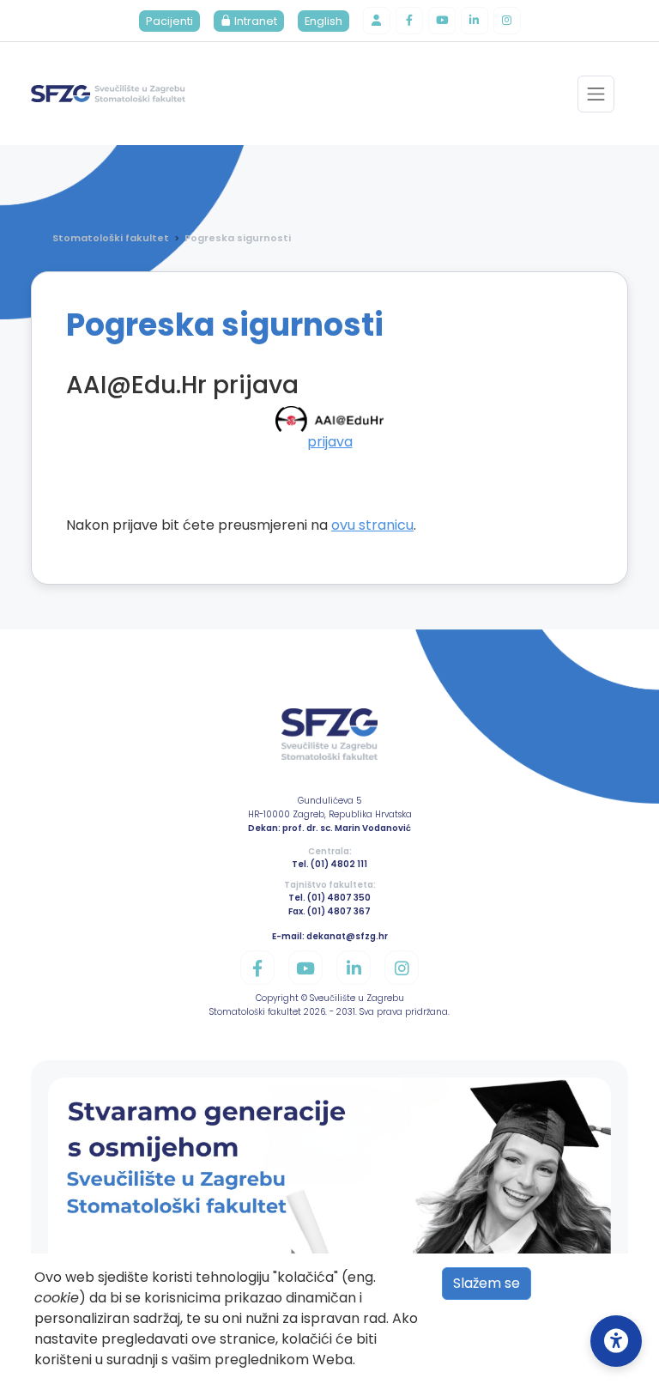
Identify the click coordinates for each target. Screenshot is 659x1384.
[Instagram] (507, 20)
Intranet (254, 21)
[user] (376, 20)
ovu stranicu (372, 525)
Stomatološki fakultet (110, 238)
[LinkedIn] (474, 20)
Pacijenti (169, 21)
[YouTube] (442, 20)
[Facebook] (409, 20)
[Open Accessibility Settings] (616, 1341)
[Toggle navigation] (595, 94)
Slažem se (486, 1283)
